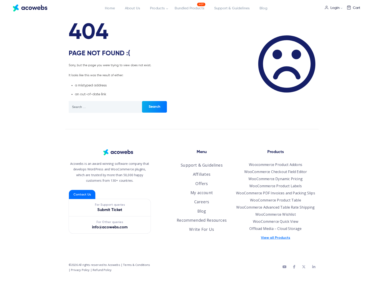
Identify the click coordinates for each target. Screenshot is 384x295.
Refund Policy (102, 270)
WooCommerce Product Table (275, 200)
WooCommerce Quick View (275, 221)
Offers (201, 183)
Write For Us (201, 229)
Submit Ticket (109, 210)
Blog (263, 8)
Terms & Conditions (136, 265)
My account (201, 192)
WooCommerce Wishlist (275, 214)
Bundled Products (189, 8)
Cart (356, 8)
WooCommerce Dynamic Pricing (275, 178)
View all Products (275, 237)
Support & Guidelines (232, 8)
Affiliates (201, 174)
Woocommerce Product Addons (275, 164)
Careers (201, 201)
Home (110, 8)
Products (157, 8)
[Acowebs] (30, 8)
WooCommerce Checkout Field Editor (275, 171)
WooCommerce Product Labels (275, 185)
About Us (132, 8)
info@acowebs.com (110, 227)
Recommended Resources (202, 220)
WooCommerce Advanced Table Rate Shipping (275, 207)
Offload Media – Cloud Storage (275, 228)
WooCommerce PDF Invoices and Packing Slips (275, 193)
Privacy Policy (80, 270)
